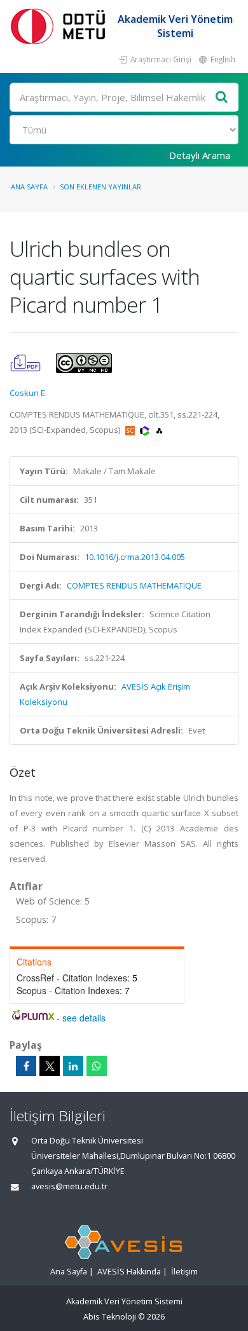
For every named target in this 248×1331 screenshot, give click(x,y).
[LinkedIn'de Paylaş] (73, 1066)
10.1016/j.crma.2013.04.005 (135, 557)
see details (84, 1017)
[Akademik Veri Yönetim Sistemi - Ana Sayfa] (60, 25)
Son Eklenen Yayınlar (100, 186)
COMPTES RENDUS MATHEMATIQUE (134, 585)
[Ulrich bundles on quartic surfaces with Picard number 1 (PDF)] (26, 362)
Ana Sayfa (29, 186)
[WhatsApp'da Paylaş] (96, 1066)
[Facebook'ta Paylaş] (26, 1066)
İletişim (184, 1271)
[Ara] (221, 97)
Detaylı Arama (199, 155)
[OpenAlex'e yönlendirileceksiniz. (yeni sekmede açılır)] (159, 429)
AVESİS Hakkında (129, 1271)
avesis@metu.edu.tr (69, 1186)
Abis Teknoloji (109, 1316)
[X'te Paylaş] (49, 1066)
